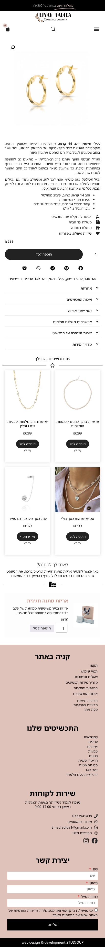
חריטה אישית (88, 760)
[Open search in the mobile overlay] (53, 29)
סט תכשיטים (88, 765)
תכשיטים (15, 278)
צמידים (92, 746)
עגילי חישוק (74, 278)
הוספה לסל (44, 254)
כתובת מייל (89, 896)
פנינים (93, 756)
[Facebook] (95, 841)
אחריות (86, 288)
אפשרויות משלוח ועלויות (72, 321)
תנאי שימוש (89, 671)
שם (95, 869)
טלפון (93, 883)
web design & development (53, 942)
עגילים (28, 278)
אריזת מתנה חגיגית (47, 601)
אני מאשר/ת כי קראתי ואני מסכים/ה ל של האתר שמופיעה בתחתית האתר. (53, 912)
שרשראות (91, 737)
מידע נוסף (27, 536)
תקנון (94, 665)
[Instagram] (86, 841)
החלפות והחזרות (86, 688)
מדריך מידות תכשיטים (81, 682)
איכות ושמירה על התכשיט (72, 333)
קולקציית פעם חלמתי (82, 774)
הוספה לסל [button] (78, 444)
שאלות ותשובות (86, 676)
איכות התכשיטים (79, 299)
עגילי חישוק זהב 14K (49, 278)
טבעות (93, 751)
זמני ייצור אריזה (80, 310)
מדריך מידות (82, 344)
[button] (96, 29)
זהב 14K (90, 278)
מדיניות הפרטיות (26, 910)
